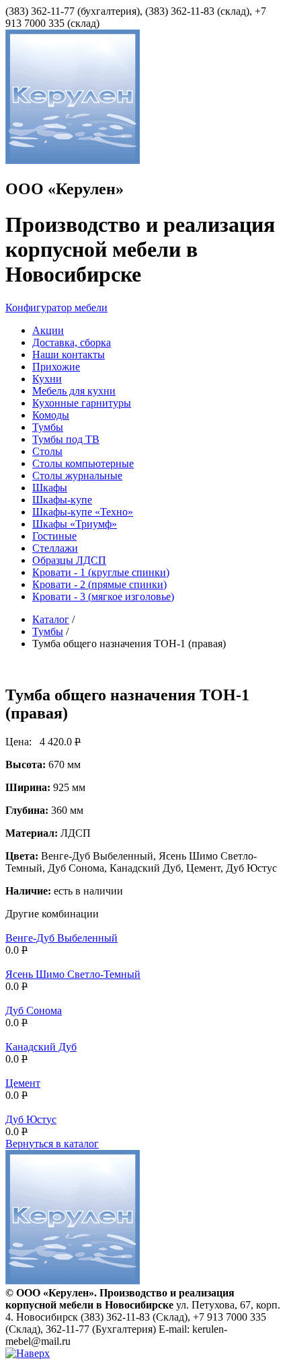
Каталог (50, 619)
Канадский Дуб (41, 1046)
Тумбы (47, 631)
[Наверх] (27, 1353)
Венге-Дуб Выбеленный (61, 938)
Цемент (22, 1083)
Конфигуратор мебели (56, 307)
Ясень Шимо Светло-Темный (72, 974)
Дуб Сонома (33, 1010)
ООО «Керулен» (64, 189)
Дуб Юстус (30, 1119)
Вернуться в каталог (52, 1143)
